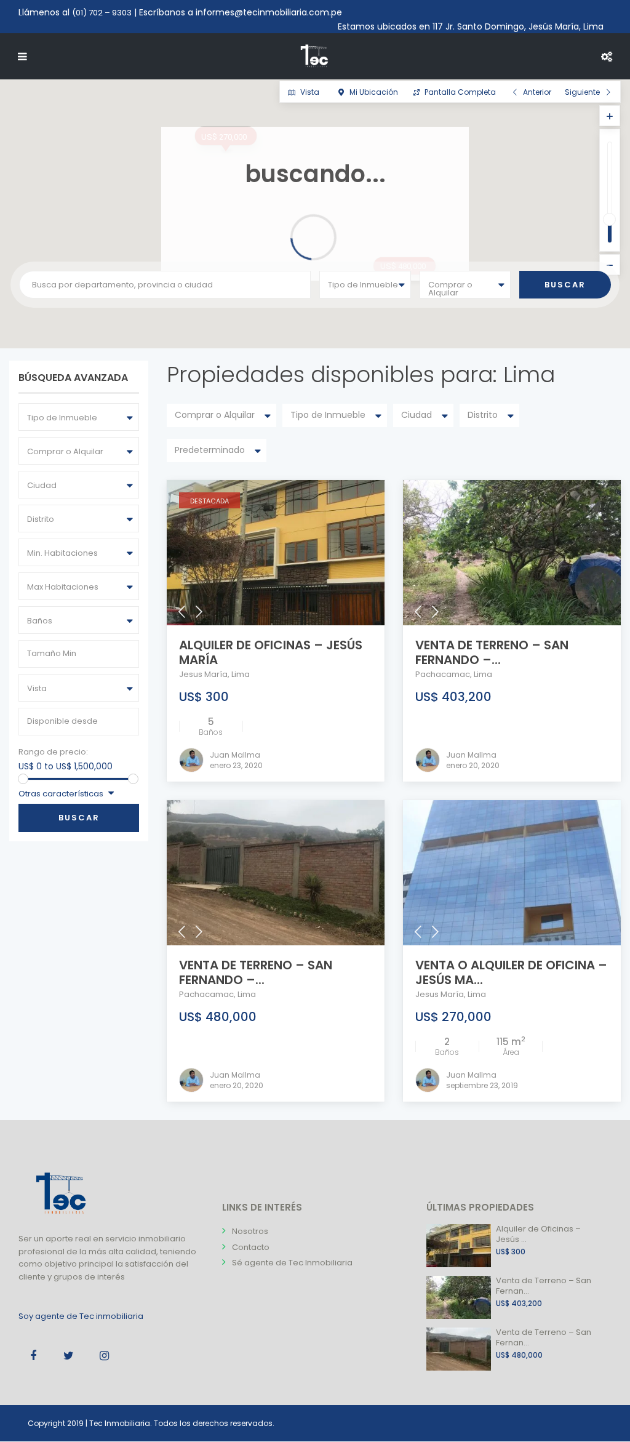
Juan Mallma (235, 755)
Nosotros (250, 1231)
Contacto (250, 1247)
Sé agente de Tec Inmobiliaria (292, 1262)
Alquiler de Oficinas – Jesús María (270, 652)
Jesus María (203, 674)
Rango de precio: (53, 752)
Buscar (79, 817)
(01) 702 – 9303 (102, 12)
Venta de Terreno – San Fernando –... (491, 652)
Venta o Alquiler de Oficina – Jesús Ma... (511, 972)
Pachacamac (442, 674)
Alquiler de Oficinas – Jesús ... (538, 1234)
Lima (240, 674)
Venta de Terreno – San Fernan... (543, 1286)
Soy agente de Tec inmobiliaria (80, 1316)
